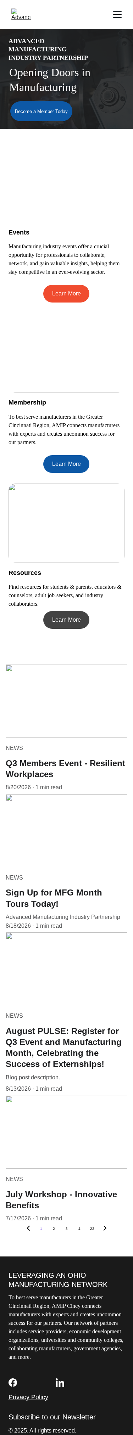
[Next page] (105, 1228)
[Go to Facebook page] (13, 1382)
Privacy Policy (28, 1397)
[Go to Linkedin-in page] (60, 1382)
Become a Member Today (41, 111)
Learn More (66, 293)
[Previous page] (28, 1228)
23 (92, 1229)
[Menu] (117, 14)
